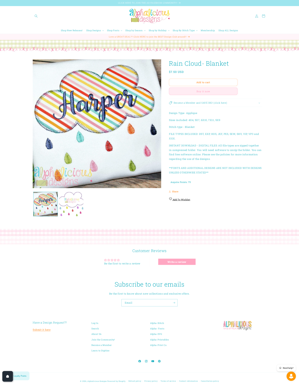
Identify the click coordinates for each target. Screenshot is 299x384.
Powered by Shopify (116, 381)
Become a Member (101, 345)
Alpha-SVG (156, 334)
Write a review (176, 261)
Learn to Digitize (100, 350)
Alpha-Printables (159, 339)
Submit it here (41, 329)
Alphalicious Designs (97, 381)
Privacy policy (151, 381)
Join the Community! (103, 339)
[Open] (7, 376)
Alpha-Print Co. (158, 345)
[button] (36, 16)
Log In (94, 323)
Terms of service (168, 381)
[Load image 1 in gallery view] (45, 204)
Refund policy (134, 381)
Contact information (188, 381)
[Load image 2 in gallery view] (71, 204)
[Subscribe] (174, 302)
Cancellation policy (210, 381)
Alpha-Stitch (157, 323)
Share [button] (175, 191)
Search (95, 328)
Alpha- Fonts (157, 328)
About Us (96, 334)
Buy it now (203, 91)
